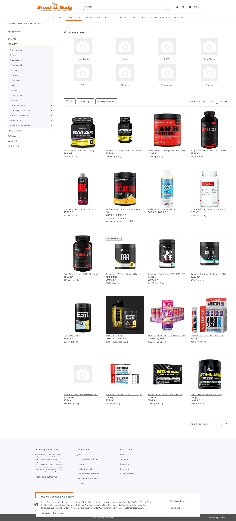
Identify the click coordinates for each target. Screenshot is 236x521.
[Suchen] (166, 6)
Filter (70, 101)
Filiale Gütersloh (85, 469)
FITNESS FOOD (14, 130)
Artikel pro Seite (105, 101)
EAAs (83, 85)
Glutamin (125, 85)
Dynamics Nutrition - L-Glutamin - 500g (208, 274)
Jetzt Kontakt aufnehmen (46, 477)
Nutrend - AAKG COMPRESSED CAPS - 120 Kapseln (81, 396)
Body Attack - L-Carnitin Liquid (162, 209)
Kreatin (13, 55)
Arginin (125, 59)
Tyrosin (209, 85)
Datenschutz (59, 513)
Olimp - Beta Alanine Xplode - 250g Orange (207, 396)
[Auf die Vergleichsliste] (132, 116)
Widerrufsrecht (127, 473)
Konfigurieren (177, 508)
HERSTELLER (13, 146)
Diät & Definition (17, 105)
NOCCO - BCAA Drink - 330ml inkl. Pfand (166, 335)
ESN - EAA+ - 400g (114, 335)
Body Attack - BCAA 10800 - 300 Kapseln (209, 150)
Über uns (82, 464)
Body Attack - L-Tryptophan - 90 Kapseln (209, 209)
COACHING (12, 141)
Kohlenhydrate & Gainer (21, 110)
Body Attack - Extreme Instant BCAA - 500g (123, 210)
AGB (122, 454)
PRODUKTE (13, 44)
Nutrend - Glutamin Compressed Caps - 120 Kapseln (124, 396)
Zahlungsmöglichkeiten (88, 473)
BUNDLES (12, 135)
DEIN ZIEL (12, 39)
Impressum (45, 513)
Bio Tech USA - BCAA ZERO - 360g (79, 150)
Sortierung (84, 101)
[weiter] (226, 101)
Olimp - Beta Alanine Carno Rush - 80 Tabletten (165, 396)
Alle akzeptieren (177, 501)
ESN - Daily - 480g (72, 335)
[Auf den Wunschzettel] (139, 116)
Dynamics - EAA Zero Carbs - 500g (121, 274)
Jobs (79, 454)
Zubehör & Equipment (20, 125)
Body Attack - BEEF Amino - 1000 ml (80, 209)
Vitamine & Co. (16, 120)
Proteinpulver (16, 50)
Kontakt (81, 483)
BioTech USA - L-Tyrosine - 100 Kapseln (124, 150)
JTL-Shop (222, 517)
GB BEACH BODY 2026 (160, 17)
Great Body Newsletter (88, 459)
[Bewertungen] (111, 277)
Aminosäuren (16, 60)
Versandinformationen (88, 478)
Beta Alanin (209, 59)
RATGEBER (179, 17)
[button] (177, 6)
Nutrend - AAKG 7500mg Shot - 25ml (207, 335)
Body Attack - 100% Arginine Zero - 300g (166, 150)
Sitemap (124, 459)
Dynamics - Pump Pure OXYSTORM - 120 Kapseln (166, 275)
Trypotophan (167, 85)
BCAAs (167, 59)
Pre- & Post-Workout (19, 115)
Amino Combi (83, 59)
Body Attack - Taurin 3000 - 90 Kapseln (81, 274)
